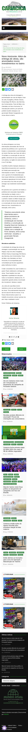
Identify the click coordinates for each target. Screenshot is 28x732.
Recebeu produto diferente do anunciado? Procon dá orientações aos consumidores (13, 417)
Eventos (14, 375)
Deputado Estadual (8, 476)
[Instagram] (12, 337)
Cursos (5, 552)
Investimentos (5, 71)
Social (20, 71)
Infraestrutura (7, 481)
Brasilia (16, 474)
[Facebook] (14, 337)
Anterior (7, 349)
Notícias (11, 71)
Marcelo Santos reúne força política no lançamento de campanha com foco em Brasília (12, 668)
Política (6, 377)
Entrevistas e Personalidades (9, 727)
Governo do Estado (17, 69)
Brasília (10, 474)
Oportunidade (7, 520)
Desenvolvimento (8, 69)
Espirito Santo (7, 375)
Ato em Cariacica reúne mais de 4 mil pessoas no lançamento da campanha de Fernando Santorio (13, 640)
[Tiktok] (16, 337)
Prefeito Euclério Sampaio (10, 483)
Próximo (21, 349)
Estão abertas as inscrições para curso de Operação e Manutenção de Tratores (12, 559)
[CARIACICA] (14, 129)
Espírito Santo (7, 479)
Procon (19, 409)
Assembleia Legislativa (9, 373)
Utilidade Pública (12, 725)
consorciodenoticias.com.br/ (10, 332)
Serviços (16, 71)
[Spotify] (18, 337)
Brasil (5, 474)
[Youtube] (9, 337)
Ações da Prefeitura (8, 442)
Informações (7, 409)
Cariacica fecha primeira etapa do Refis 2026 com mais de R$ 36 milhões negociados (13, 449)
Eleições (19, 373)
